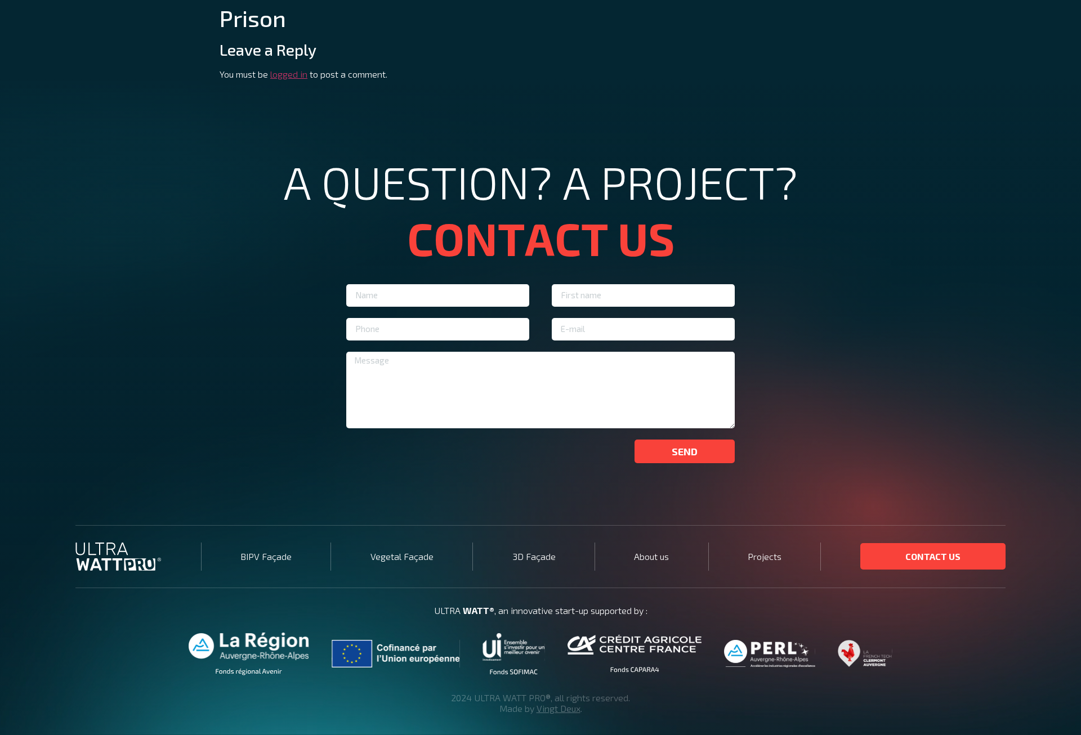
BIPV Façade (266, 556)
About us (651, 556)
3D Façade (534, 556)
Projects (764, 556)
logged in (288, 74)
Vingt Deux (558, 708)
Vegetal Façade (402, 556)
